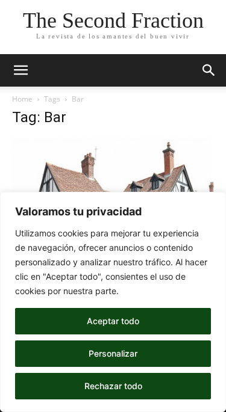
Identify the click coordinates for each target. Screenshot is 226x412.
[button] (20, 70)
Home (22, 99)
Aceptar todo (113, 321)
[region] (113, 302)
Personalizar (113, 353)
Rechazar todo (113, 386)
